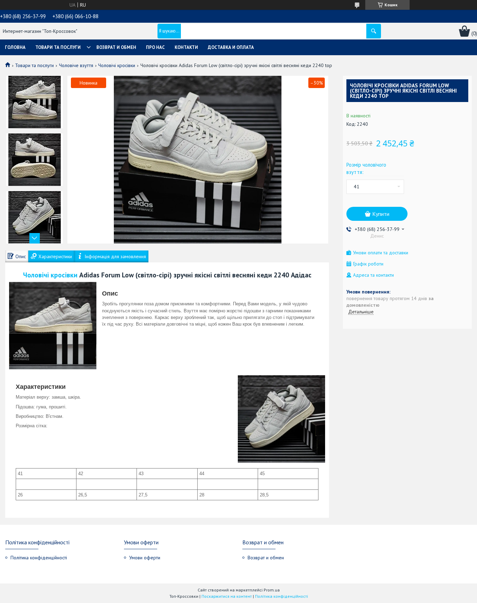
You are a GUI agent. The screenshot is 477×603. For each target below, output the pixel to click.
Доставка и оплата (231, 47)
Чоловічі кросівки (116, 65)
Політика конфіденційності (38, 557)
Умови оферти (144, 557)
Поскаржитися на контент (226, 596)
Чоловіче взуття (76, 65)
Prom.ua (272, 590)
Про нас (155, 47)
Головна (15, 47)
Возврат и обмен (116, 47)
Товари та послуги (58, 47)
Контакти (186, 47)
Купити (380, 213)
